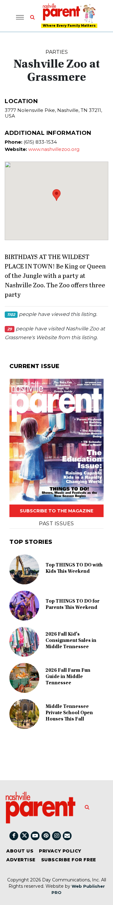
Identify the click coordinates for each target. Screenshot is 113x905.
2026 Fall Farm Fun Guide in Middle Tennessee (68, 677)
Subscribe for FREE (68, 860)
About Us (19, 851)
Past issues (56, 524)
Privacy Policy (60, 851)
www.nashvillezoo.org (53, 149)
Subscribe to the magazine (56, 511)
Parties (57, 52)
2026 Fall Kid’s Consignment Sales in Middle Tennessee (71, 640)
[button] (56, 195)
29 (9, 329)
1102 (11, 314)
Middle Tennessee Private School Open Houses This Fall (69, 713)
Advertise (20, 860)
